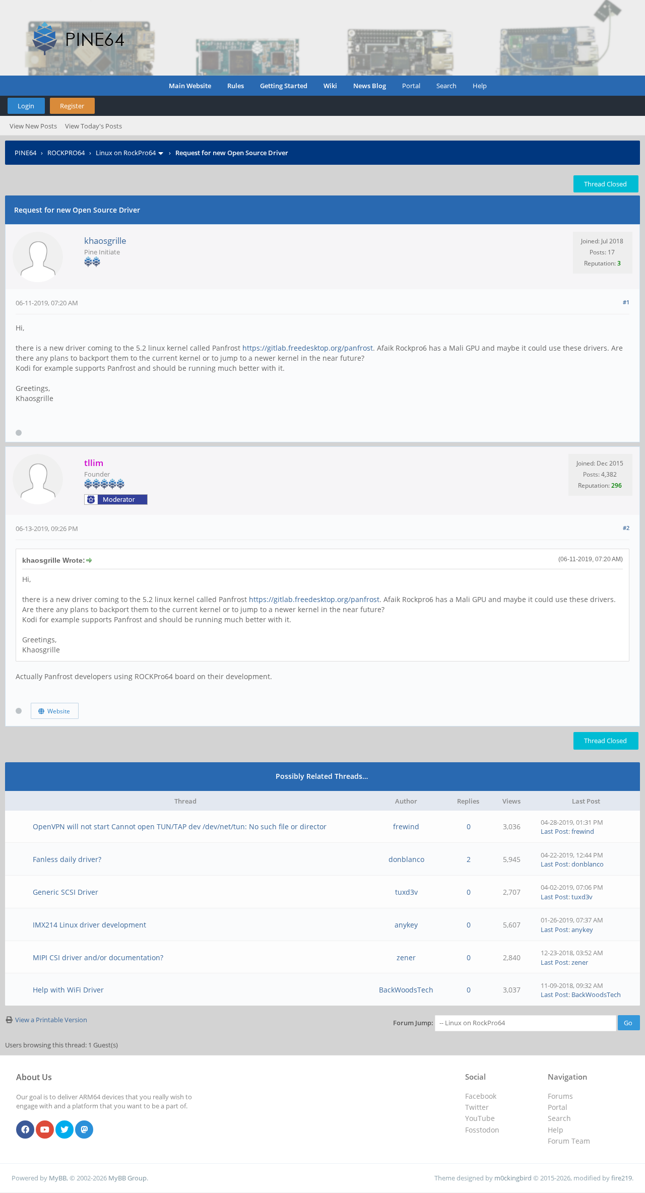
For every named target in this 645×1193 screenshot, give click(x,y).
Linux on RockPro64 (126, 152)
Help (480, 85)
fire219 (621, 1177)
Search (446, 85)
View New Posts (33, 125)
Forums (560, 1096)
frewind (406, 826)
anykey (406, 925)
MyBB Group (127, 1177)
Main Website (190, 85)
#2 (626, 528)
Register (72, 105)
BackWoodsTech (406, 990)
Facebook (480, 1096)
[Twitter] (64, 1130)
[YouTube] (45, 1130)
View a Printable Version (51, 1019)
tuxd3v (406, 892)
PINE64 (25, 152)
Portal (411, 85)
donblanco (406, 859)
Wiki (330, 85)
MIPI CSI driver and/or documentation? (98, 957)
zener (406, 957)
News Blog (369, 85)
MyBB (58, 1177)
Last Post (554, 831)
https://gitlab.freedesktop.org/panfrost (307, 348)
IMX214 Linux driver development (89, 925)
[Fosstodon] (84, 1130)
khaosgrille (105, 240)
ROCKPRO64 (66, 152)
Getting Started (283, 85)
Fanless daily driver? (67, 859)
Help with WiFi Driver (68, 990)
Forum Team (569, 1141)
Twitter (477, 1107)
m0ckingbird (513, 1177)
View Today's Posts (93, 125)
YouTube (480, 1118)
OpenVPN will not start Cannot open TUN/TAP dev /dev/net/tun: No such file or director (180, 826)
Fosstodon (482, 1130)
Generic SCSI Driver (65, 892)
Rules (235, 85)
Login (26, 105)
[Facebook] (25, 1130)
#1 (626, 302)
